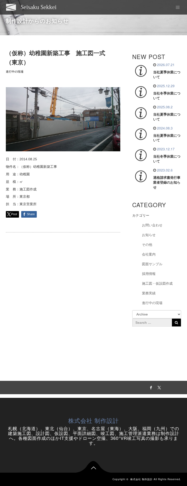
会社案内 (149, 254)
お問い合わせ (152, 225)
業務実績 (149, 293)
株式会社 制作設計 (93, 420)
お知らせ (149, 235)
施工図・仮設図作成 (157, 283)
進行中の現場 (14, 71)
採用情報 (149, 274)
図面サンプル (152, 264)
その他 (147, 245)
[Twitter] (158, 387)
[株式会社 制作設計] (31, 7)
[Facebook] (150, 387)
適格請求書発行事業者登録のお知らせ (166, 182)
